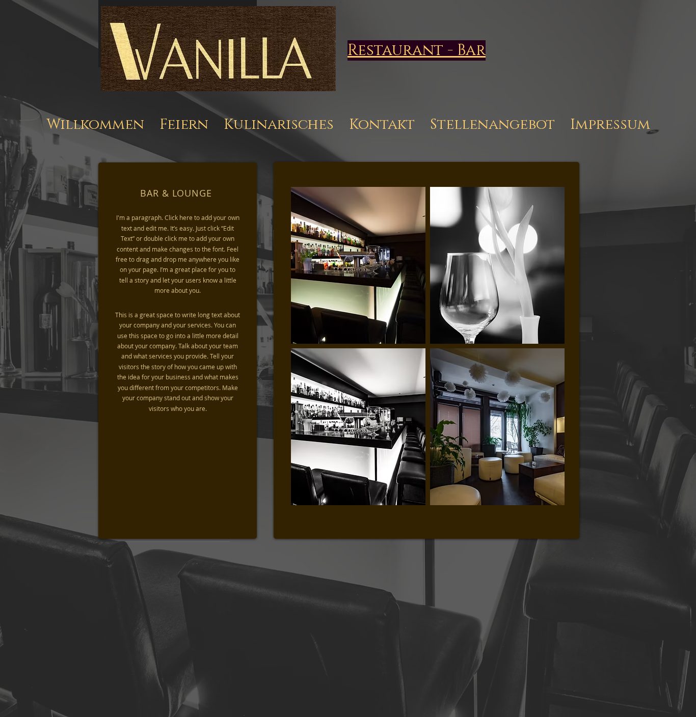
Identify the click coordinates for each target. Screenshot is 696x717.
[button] (358, 265)
